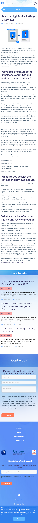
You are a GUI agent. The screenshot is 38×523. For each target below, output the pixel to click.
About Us (19, 440)
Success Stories (19, 436)
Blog (19, 432)
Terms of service (19, 504)
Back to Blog (19, 9)
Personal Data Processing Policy (18, 512)
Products (19, 428)
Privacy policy (19, 500)
